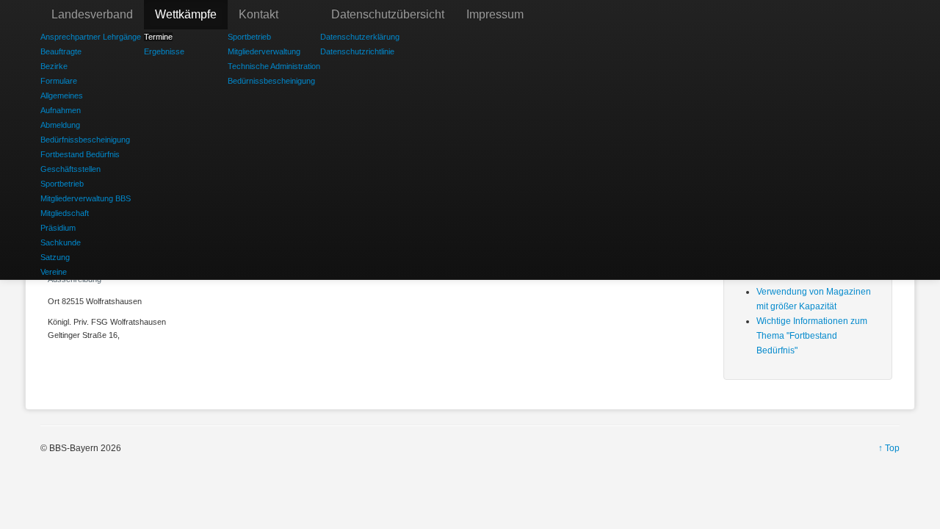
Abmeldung (60, 124)
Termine (158, 36)
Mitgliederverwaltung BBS (85, 198)
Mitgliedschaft (64, 213)
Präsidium (58, 227)
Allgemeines (61, 95)
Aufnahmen (60, 110)
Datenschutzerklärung (360, 36)
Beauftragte (61, 51)
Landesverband (92, 14)
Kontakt (258, 14)
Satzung (55, 257)
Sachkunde (60, 242)
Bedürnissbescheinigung (271, 80)
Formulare (58, 80)
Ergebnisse (164, 51)
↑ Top (889, 448)
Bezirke (54, 66)
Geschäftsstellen (70, 169)
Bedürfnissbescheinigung (85, 139)
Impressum (495, 14)
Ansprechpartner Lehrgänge (90, 36)
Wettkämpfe (186, 14)
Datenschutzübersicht (387, 14)
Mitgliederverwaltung (264, 51)
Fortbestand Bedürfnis (80, 154)
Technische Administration (274, 66)
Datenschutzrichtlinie (357, 51)
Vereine (53, 271)
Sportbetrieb (62, 183)
